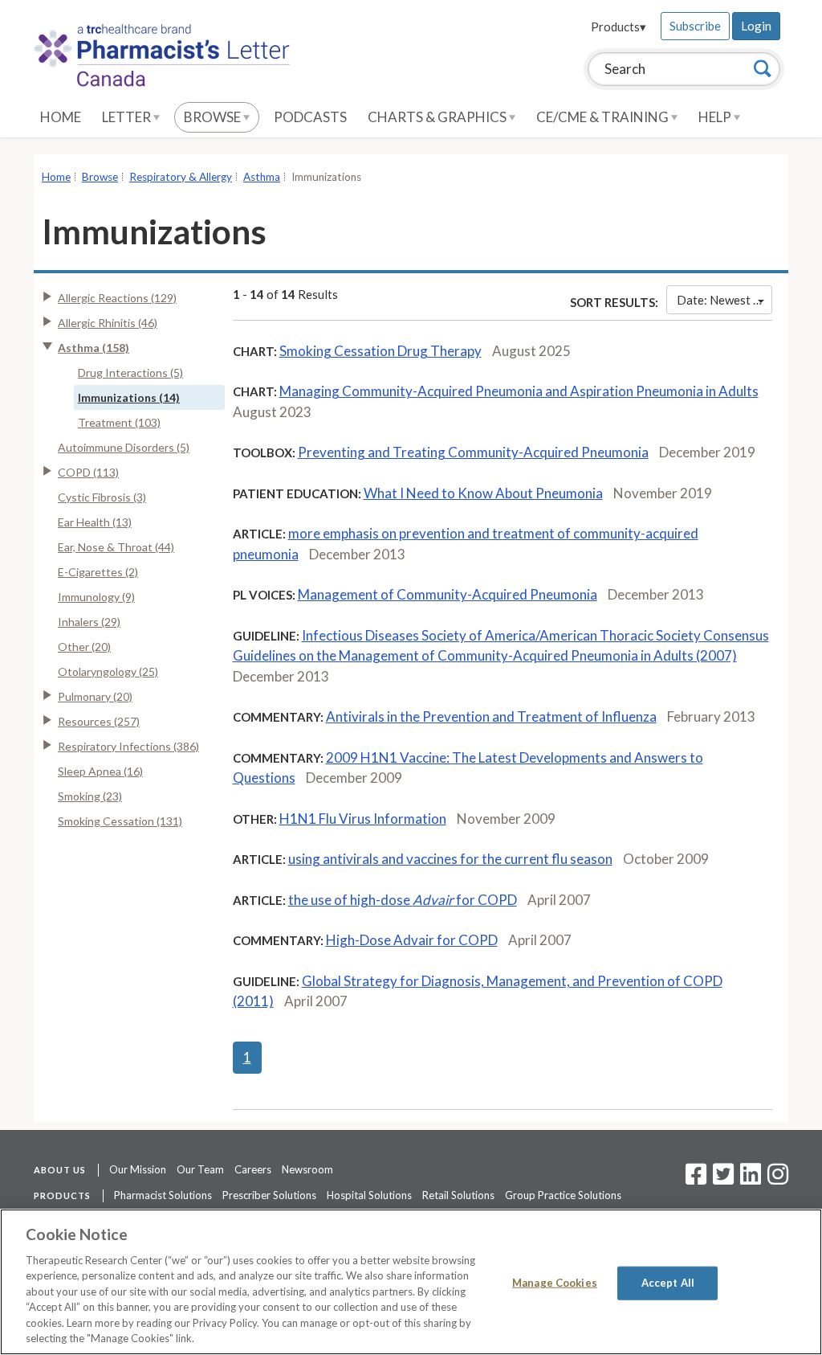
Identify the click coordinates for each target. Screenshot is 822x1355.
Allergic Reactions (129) (117, 298)
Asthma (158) (93, 347)
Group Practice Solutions (563, 1195)
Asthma (261, 176)
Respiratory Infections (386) (128, 746)
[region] (411, 1282)
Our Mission (137, 1169)
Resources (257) (99, 721)
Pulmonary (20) (95, 696)
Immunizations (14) (129, 397)
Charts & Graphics (438, 116)
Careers (252, 1169)
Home (60, 116)
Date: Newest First (724, 300)
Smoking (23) (90, 796)
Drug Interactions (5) (130, 372)
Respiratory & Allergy (180, 176)
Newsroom (307, 1169)
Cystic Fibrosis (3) (102, 497)
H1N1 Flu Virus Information (362, 818)
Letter (127, 116)
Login (756, 25)
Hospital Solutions (369, 1195)
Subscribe (695, 25)
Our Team (200, 1169)
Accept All (667, 1282)
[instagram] (777, 1179)
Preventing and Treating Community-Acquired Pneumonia (473, 452)
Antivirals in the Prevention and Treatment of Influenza (491, 716)
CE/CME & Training (603, 116)
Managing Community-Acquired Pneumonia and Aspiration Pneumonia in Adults (519, 391)
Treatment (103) (119, 422)
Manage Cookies (554, 1282)
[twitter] (721, 1179)
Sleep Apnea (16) (100, 771)
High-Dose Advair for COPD (412, 939)
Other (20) (84, 646)
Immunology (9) (96, 597)
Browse (213, 116)
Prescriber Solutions (269, 1195)
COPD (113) (88, 472)
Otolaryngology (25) (108, 671)
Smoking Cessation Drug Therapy (380, 350)
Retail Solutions (458, 1195)
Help (716, 116)
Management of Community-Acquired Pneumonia (447, 594)
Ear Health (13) (95, 522)
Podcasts (310, 116)
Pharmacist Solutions (163, 1195)
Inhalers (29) (89, 621)
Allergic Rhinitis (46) (107, 323)
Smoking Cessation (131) (120, 821)
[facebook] (696, 1179)
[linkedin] (750, 1179)
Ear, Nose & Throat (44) (116, 547)
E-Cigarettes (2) (98, 572)
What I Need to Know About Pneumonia (483, 493)
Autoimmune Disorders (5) (123, 447)
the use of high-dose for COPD (402, 899)
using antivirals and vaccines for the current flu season (450, 858)
